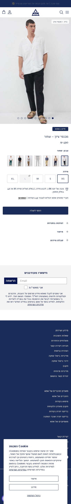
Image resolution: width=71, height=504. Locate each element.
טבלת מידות (56, 240)
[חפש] (59, 12)
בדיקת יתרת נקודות (58, 411)
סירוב (33, 487)
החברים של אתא (60, 396)
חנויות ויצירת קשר (59, 345)
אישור (34, 478)
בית (65, 21)
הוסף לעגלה (35, 210)
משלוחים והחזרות (59, 340)
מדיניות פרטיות (61, 371)
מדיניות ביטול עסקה (58, 355)
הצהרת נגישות (61, 350)
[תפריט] (67, 12)
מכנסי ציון (57, 21)
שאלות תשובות (60, 335)
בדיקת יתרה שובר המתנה (55, 416)
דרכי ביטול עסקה (60, 361)
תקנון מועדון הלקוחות (57, 406)
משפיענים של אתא (59, 421)
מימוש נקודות (61, 401)
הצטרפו (22, 197)
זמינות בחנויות (55, 223)
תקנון (65, 366)
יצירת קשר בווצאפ (59, 376)
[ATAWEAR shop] (35, 12)
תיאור (60, 231)
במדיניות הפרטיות (18, 469)
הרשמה (11, 280)
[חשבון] (11, 12)
